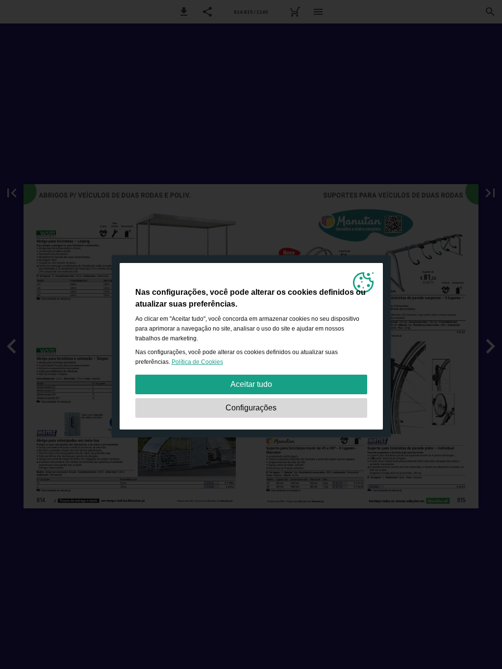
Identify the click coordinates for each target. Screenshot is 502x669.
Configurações (251, 408)
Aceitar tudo (251, 384)
